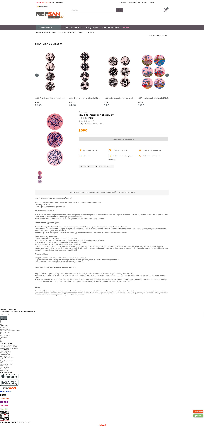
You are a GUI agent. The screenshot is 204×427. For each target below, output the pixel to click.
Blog (1, 359)
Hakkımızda (132, 2)
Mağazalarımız (5, 332)
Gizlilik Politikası (5, 329)
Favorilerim (122, 2)
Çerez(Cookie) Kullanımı (8, 347)
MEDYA (126, 28)
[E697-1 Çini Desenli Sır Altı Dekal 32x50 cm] (153, 71)
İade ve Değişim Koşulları (8, 345)
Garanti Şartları (5, 356)
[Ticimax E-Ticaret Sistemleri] (102, 425)
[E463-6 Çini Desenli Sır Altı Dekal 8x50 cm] (119, 71)
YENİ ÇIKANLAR (92, 28)
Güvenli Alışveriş (5, 353)
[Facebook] (0, 321)
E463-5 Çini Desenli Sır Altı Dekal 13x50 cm (85, 98)
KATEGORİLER (46, 28)
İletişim (151, 2)
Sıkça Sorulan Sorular (7, 361)
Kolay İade (3, 366)
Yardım (2, 362)
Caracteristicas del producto (84, 192)
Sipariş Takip (4, 367)
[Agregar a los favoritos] (50, 77)
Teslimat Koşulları (6, 351)
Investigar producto (58, 77)
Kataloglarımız (5, 369)
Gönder (3, 318)
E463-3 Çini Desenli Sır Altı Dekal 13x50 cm (50, 98)
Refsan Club (4, 370)
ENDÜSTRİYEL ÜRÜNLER (72, 28)
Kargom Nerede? (6, 364)
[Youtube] (1, 324)
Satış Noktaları (142, 2)
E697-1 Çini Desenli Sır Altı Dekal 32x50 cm (153, 98)
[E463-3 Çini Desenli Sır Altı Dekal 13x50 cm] (50, 71)
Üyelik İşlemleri (5, 354)
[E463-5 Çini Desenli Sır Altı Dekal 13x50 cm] (85, 71)
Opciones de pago (126, 192)
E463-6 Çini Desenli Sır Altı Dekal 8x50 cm (119, 98)
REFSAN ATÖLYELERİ (110, 28)
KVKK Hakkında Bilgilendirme (10, 331)
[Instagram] (0, 323)
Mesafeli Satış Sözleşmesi (9, 348)
